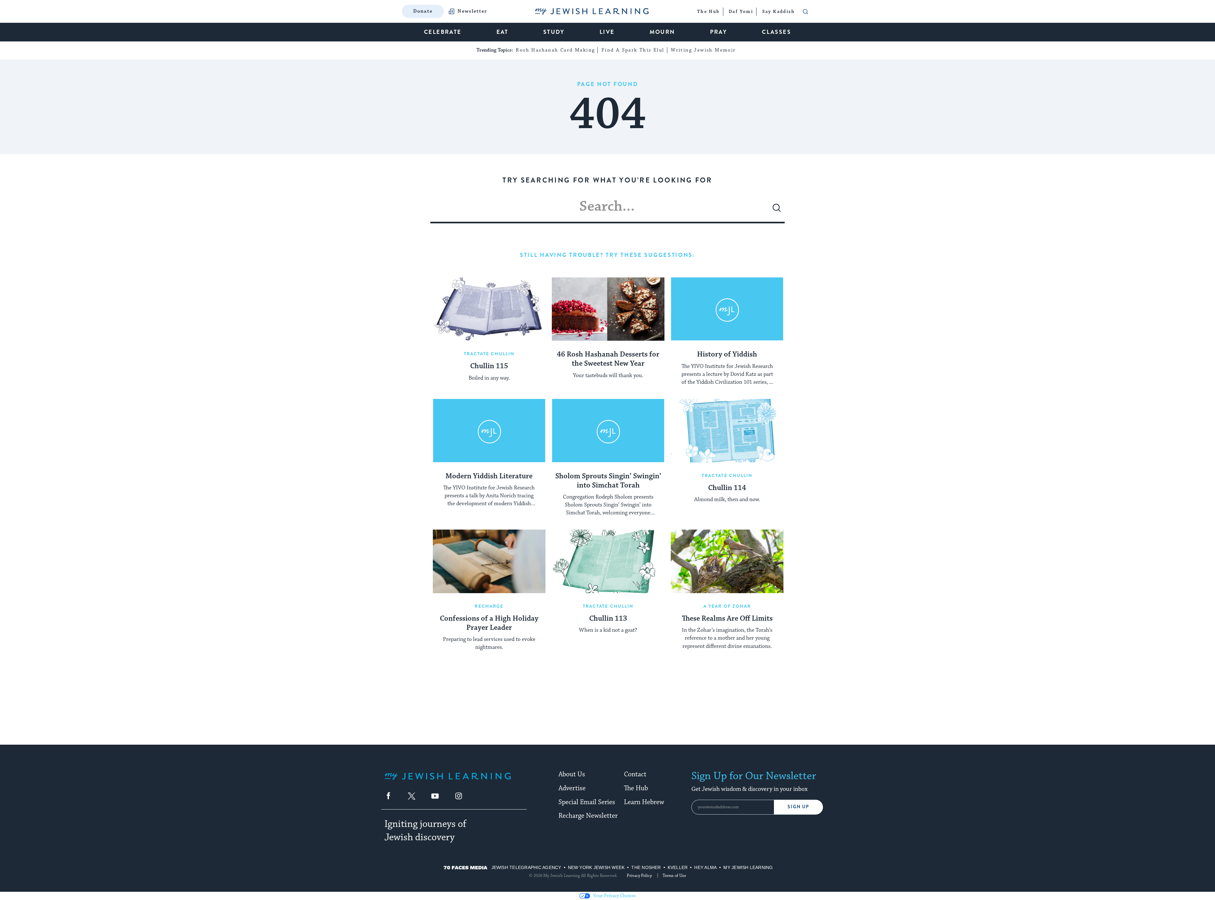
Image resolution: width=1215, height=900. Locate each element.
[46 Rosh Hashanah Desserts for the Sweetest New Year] (608, 309)
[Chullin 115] (489, 309)
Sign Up (798, 807)
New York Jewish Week (596, 867)
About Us (571, 774)
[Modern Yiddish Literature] (489, 430)
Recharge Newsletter (588, 816)
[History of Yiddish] (727, 309)
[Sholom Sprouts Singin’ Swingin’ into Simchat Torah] (608, 430)
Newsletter (472, 11)
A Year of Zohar (727, 606)
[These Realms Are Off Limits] (727, 561)
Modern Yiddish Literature (489, 476)
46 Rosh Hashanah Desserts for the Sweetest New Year (608, 359)
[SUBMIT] (777, 210)
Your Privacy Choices (614, 896)
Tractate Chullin (489, 354)
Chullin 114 (727, 488)
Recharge (489, 606)
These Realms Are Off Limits (727, 618)
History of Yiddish (727, 354)
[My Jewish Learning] (447, 781)
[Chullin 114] (727, 430)
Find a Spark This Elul (632, 50)
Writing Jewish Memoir (703, 50)
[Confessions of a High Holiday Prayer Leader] (489, 561)
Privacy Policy (639, 875)
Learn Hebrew (644, 802)
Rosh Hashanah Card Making (555, 50)
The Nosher (646, 867)
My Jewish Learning (748, 867)
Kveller (678, 867)
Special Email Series (586, 802)
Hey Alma (705, 867)
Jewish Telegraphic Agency (526, 867)
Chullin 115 (489, 366)
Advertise (572, 788)
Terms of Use (674, 875)
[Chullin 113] (608, 561)
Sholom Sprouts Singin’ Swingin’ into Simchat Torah (608, 481)
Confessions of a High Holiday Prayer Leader (489, 623)
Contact (635, 774)
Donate (423, 11)
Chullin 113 (608, 618)
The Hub (636, 788)
